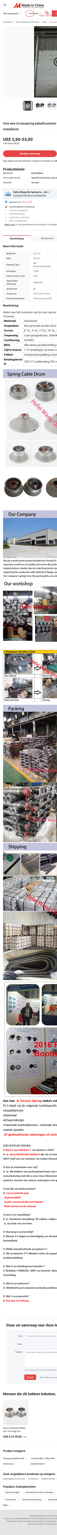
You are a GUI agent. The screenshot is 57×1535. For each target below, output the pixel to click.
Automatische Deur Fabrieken (39, 1492)
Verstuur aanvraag (30, 153)
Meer (5, 1505)
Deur (45, 22)
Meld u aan (10, 224)
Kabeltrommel (37, 1463)
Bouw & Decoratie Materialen (28, 22)
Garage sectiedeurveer (13, 1458)
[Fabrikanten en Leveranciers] (28, 5)
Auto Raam (10, 1499)
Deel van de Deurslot (31, 1499)
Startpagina (8, 22)
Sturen (30, 1377)
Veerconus (8, 1463)
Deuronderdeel (12, 1492)
